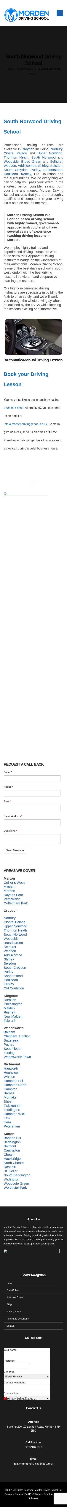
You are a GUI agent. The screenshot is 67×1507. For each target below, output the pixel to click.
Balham (9, 1032)
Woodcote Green (16, 1183)
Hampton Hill (13, 1081)
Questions (10, 830)
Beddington (12, 1142)
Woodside (11, 161)
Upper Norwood (49, 153)
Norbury (56, 149)
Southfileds (12, 1049)
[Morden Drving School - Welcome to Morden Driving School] (27, 13)
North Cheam (14, 1163)
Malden (9, 1008)
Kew (7, 1118)
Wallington (11, 1179)
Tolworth (10, 1021)
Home (10, 69)
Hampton (10, 1089)
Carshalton (12, 1150)
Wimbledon (12, 899)
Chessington (13, 1004)
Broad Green (31, 161)
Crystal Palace (15, 153)
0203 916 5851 (14, 407)
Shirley (43, 166)
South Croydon (16, 170)
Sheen (8, 1101)
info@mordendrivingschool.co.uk (25, 424)
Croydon (28, 149)
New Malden (13, 1016)
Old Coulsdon (14, 988)
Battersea (11, 1040)
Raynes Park (13, 895)
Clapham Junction (17, 1036)
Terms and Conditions (18, 1318)
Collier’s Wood (14, 882)
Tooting (9, 1053)
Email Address (13, 816)
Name (8, 772)
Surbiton (10, 1000)
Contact (10, 1326)
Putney (9, 1044)
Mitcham (10, 887)
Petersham (12, 1126)
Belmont (10, 1146)
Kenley (9, 984)
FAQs (9, 1304)
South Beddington (17, 1175)
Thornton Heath (16, 157)
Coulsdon (11, 174)
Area (7, 801)
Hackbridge (12, 1159)
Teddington (12, 1110)
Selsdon (56, 166)
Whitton (9, 1077)
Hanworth (11, 1068)
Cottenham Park (16, 903)
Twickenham (13, 1106)
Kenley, (27, 174)
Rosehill (10, 1167)
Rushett (9, 1012)
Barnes (9, 1093)
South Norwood (43, 157)
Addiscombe (27, 166)
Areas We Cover (25, 69)
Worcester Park (15, 1188)
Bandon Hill (12, 1138)
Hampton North (15, 1085)
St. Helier (10, 1171)
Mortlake (10, 1097)
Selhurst (56, 161)
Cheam (9, 1154)
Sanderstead (52, 170)
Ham (7, 1122)
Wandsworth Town (17, 1057)
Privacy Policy (14, 1311)
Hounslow (11, 1072)
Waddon (10, 166)
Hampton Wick (14, 1114)
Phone (8, 786)
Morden (9, 891)
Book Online (13, 1290)
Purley (35, 170)
